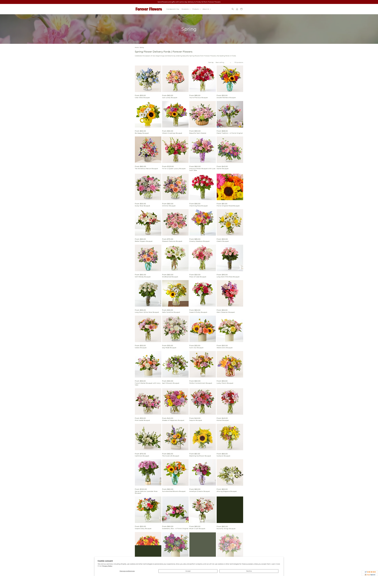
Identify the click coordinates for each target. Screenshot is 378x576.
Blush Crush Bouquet (197, 528)
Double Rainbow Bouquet (226, 97)
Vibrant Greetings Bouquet (172, 133)
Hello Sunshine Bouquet (171, 312)
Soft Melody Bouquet (143, 277)
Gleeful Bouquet (223, 241)
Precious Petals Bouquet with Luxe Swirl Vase (202, 169)
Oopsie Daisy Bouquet (143, 528)
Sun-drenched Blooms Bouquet (174, 491)
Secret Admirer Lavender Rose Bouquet (146, 492)
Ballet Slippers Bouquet (144, 241)
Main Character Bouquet (226, 312)
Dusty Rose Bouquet (142, 206)
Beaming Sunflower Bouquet (200, 456)
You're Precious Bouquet (198, 97)
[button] (185, 9)
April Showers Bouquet (170, 383)
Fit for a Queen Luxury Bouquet (174, 168)
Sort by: (211, 62)
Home (137, 47)
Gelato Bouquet (141, 348)
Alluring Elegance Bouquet (227, 491)
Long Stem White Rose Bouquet (147, 312)
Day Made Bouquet (169, 348)
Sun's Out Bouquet (196, 348)
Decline (249, 571)
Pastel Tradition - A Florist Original (230, 133)
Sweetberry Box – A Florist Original (175, 528)
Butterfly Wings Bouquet (226, 528)
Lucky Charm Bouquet (225, 383)
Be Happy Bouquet (142, 133)
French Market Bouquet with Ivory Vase (147, 384)
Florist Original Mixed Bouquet (228, 206)
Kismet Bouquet (223, 420)
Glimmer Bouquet (169, 206)
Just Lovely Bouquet (169, 97)
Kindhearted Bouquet (170, 277)
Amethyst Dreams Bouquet (199, 491)
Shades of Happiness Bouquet (173, 420)
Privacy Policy (107, 566)
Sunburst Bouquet (223, 456)
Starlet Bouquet (223, 168)
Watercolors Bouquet (225, 348)
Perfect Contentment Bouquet (200, 383)
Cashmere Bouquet (142, 456)
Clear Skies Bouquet (142, 97)
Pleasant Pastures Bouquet (172, 241)
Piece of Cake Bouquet (197, 277)
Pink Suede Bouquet (142, 420)
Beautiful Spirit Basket (197, 133)
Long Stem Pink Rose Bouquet (228, 277)
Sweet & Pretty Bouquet (198, 312)
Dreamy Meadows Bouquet (199, 241)
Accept (188, 571)
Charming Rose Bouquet (198, 206)
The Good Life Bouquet (170, 456)
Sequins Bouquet (195, 420)
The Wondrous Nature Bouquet (146, 168)
